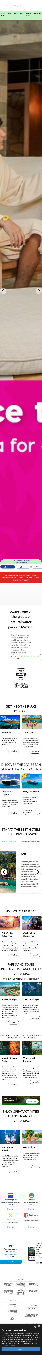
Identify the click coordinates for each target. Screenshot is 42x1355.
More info (13, 751)
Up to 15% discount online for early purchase (21, 561)
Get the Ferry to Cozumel (30, 811)
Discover (14, 1171)
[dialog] (21, 1339)
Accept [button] (20, 1349)
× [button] (39, 1326)
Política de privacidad (8, 1345)
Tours (16, 13)
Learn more (32, 1101)
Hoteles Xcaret (28, 14)
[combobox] (35, 1327)
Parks (10, 13)
